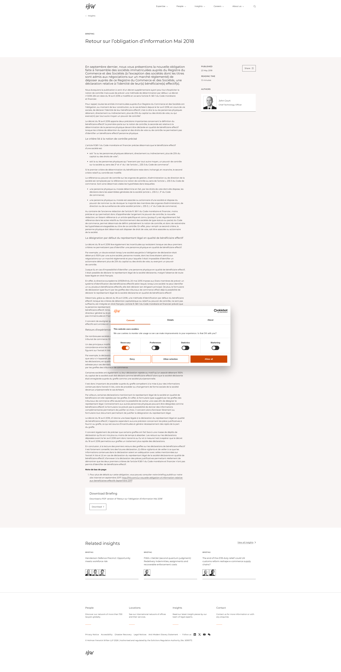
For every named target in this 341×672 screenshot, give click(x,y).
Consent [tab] (131, 320)
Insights (198, 6)
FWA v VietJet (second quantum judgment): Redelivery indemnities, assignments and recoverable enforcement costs (167, 561)
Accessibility (107, 634)
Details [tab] (170, 320)
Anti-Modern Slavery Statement (163, 634)
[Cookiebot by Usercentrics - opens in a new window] (216, 311)
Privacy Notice (92, 634)
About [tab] (210, 320)
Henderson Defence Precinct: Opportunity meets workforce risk (107, 560)
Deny (132, 359)
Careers (217, 6)
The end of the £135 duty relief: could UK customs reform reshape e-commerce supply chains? (226, 561)
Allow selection (170, 359)
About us (236, 6)
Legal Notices (140, 634)
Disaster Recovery (123, 634)
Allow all (209, 359)
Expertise (160, 6)
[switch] (155, 348)
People (179, 6)
